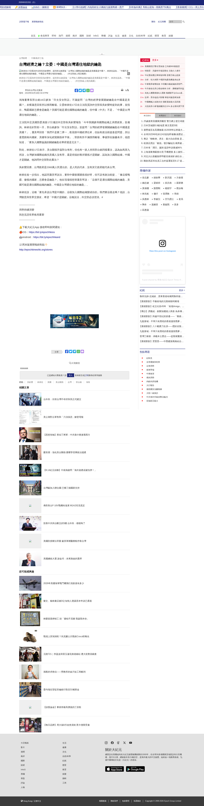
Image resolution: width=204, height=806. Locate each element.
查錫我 (166, 204)
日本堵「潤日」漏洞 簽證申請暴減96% (163, 147)
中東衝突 (150, 374)
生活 (117, 36)
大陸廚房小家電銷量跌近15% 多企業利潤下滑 (164, 106)
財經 (88, 36)
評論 (110, 36)
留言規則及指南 (24, 368)
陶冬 (144, 204)
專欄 (103, 36)
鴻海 (88, 382)
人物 (23, 787)
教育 (164, 36)
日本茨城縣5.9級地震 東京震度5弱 (160, 125)
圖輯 (64, 778)
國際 (82, 36)
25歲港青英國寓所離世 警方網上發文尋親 (164, 121)
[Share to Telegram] (84, 90)
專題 (23, 778)
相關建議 (102, 801)
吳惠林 (145, 199)
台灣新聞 (23, 58)
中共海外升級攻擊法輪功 (157, 397)
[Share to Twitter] (80, 90)
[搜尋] (183, 21)
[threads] (118, 742)
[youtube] (131, 742)
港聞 (68, 36)
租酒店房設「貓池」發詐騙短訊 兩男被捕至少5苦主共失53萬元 (164, 143)
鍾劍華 (157, 177)
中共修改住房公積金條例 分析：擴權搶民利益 (164, 88)
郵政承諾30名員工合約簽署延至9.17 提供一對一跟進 (164, 161)
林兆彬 (145, 194)
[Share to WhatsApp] (88, 90)
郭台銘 (79, 382)
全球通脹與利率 (153, 362)
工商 (64, 783)
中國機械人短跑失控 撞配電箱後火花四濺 (162, 102)
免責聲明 (125, 801)
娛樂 (171, 36)
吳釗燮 (30, 382)
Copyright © (150, 801)
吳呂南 (168, 183)
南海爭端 (150, 370)
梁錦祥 (157, 183)
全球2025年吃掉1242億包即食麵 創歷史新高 (164, 134)
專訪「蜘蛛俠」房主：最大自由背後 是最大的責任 (164, 139)
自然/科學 (140, 36)
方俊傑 (179, 177)
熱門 (61, 36)
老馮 (181, 199)
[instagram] (106, 742)
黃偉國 (145, 188)
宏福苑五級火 (152, 401)
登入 (71, 375)
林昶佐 (40, 382)
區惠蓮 (145, 210)
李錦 (176, 194)
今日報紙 (25, 743)
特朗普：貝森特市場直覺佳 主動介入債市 (162, 71)
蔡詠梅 (179, 188)
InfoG (96, 36)
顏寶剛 (157, 188)
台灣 (70, 382)
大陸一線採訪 (152, 393)
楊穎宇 (168, 188)
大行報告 (150, 385)
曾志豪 (145, 177)
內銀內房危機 (152, 381)
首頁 (33, 36)
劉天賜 (168, 177)
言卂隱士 (169, 199)
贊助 (153, 22)
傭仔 (156, 194)
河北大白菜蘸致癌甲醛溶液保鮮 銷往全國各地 (164, 156)
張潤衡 (166, 194)
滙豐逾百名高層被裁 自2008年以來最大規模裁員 (164, 130)
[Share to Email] (92, 90)
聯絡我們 (114, 801)
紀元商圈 (162, 22)
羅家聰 (179, 183)
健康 (124, 36)
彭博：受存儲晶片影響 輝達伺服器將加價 (162, 97)
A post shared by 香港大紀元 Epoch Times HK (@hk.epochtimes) (170, 280)
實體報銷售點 (37, 22)
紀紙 (150, 36)
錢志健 (145, 183)
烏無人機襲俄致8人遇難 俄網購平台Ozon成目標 (164, 93)
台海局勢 (150, 366)
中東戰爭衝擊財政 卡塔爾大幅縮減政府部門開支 (164, 84)
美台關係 (59, 382)
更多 (176, 204)
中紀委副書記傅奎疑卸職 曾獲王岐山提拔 (162, 75)
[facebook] (112, 742)
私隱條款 (137, 801)
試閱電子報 (24, 22)
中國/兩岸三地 (37, 58)
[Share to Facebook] (76, 90)
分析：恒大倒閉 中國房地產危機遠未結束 (162, 80)
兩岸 (75, 36)
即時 (54, 36)
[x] (124, 742)
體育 (157, 36)
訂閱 (86, 375)
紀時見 (149, 358)
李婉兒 (157, 199)
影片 (23, 747)
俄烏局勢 (150, 377)
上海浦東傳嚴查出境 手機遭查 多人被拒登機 (164, 152)
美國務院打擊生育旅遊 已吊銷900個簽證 (162, 66)
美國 (49, 382)
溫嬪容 (154, 204)
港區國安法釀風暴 (154, 389)
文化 (131, 36)
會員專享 (44, 36)
